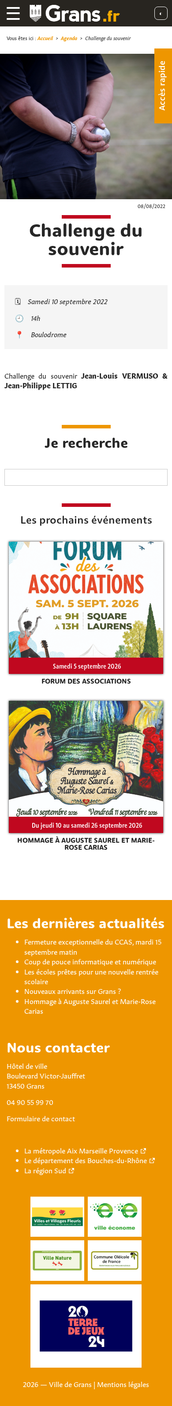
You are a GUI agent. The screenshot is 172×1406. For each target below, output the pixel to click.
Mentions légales (123, 1383)
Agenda (69, 37)
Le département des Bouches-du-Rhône (85, 1159)
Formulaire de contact (41, 1118)
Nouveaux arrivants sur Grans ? (72, 990)
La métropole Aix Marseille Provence (81, 1150)
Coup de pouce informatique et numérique (90, 961)
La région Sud (45, 1170)
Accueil (45, 37)
